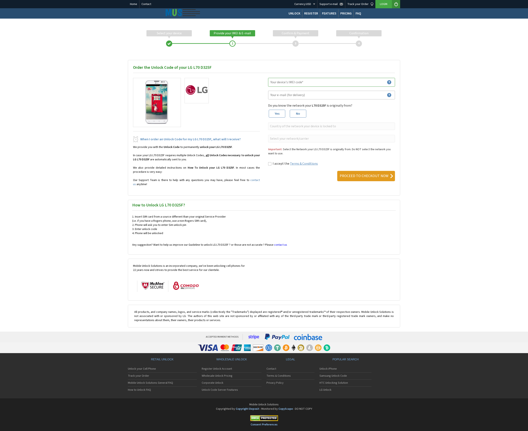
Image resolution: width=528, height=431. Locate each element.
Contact (146, 4)
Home (133, 4)
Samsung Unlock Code (333, 376)
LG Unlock (325, 390)
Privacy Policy (275, 383)
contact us (280, 245)
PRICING (346, 13)
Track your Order (138, 376)
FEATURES (329, 13)
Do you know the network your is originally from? (310, 106)
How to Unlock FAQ (139, 390)
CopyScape (285, 409)
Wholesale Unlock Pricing (217, 376)
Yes (277, 113)
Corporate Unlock (212, 383)
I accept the (295, 163)
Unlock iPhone (328, 369)
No (298, 113)
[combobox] (331, 126)
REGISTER (311, 13)
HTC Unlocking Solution (333, 383)
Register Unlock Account (217, 369)
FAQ (358, 13)
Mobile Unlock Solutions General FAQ (150, 383)
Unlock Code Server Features (220, 390)
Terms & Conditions (304, 163)
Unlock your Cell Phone (142, 369)
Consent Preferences (264, 425)
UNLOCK (294, 13)
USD (302, 4)
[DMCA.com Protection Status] (264, 419)
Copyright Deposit (247, 409)
